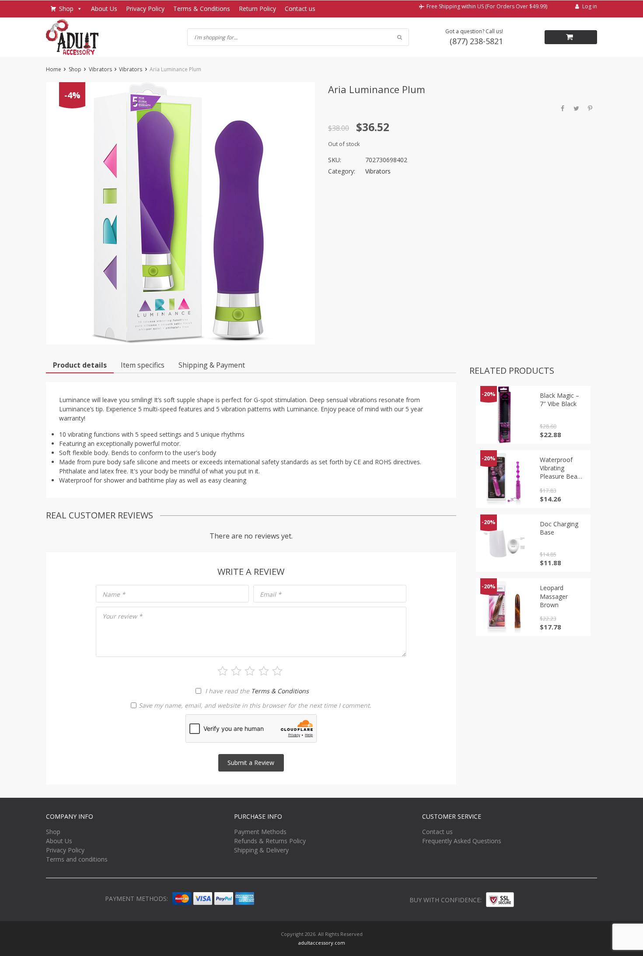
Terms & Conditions (201, 8)
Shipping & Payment (211, 365)
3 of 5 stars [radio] (250, 671)
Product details (80, 365)
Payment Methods (260, 831)
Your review (122, 616)
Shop (66, 8)
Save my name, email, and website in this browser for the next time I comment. (255, 705)
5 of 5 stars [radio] (277, 671)
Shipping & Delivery (261, 850)
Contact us (300, 8)
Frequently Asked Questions (461, 841)
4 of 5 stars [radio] (264, 671)
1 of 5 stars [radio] (222, 671)
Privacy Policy (145, 8)
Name (113, 594)
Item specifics (142, 365)
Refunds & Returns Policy (270, 841)
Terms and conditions (77, 859)
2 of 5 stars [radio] (236, 671)
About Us (104, 8)
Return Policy (257, 8)
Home (53, 69)
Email (270, 594)
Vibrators (100, 69)
